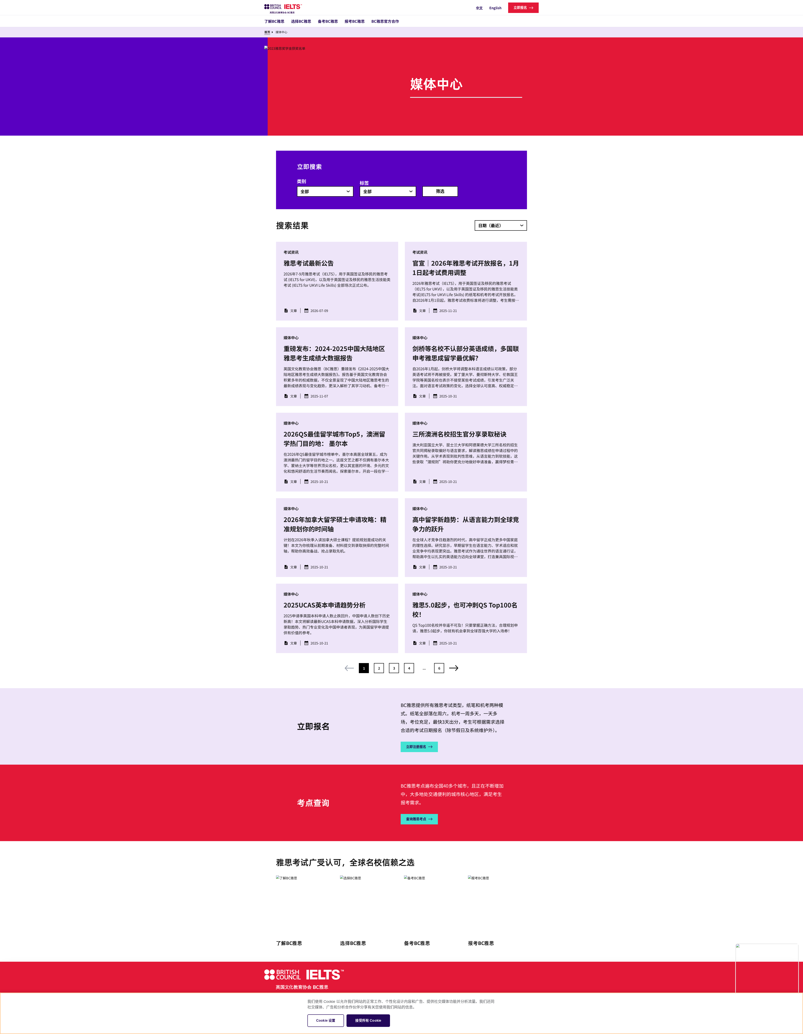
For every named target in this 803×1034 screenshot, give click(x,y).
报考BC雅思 (355, 21)
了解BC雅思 (274, 21)
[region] (401, 1013)
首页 (267, 32)
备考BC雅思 (328, 21)
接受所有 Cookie (368, 1020)
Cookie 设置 (325, 1020)
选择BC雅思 (301, 21)
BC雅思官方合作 (385, 21)
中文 (479, 7)
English (495, 7)
